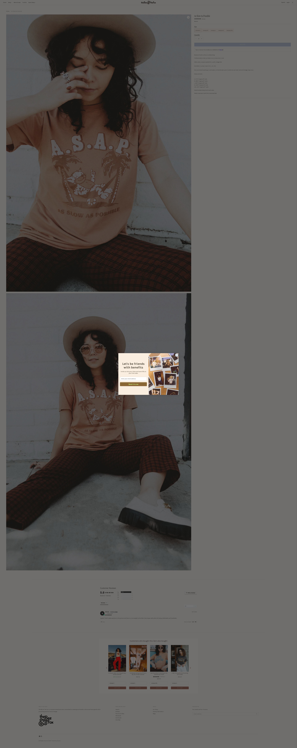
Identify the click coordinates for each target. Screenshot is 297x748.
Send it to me (133, 384)
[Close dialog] (176, 355)
